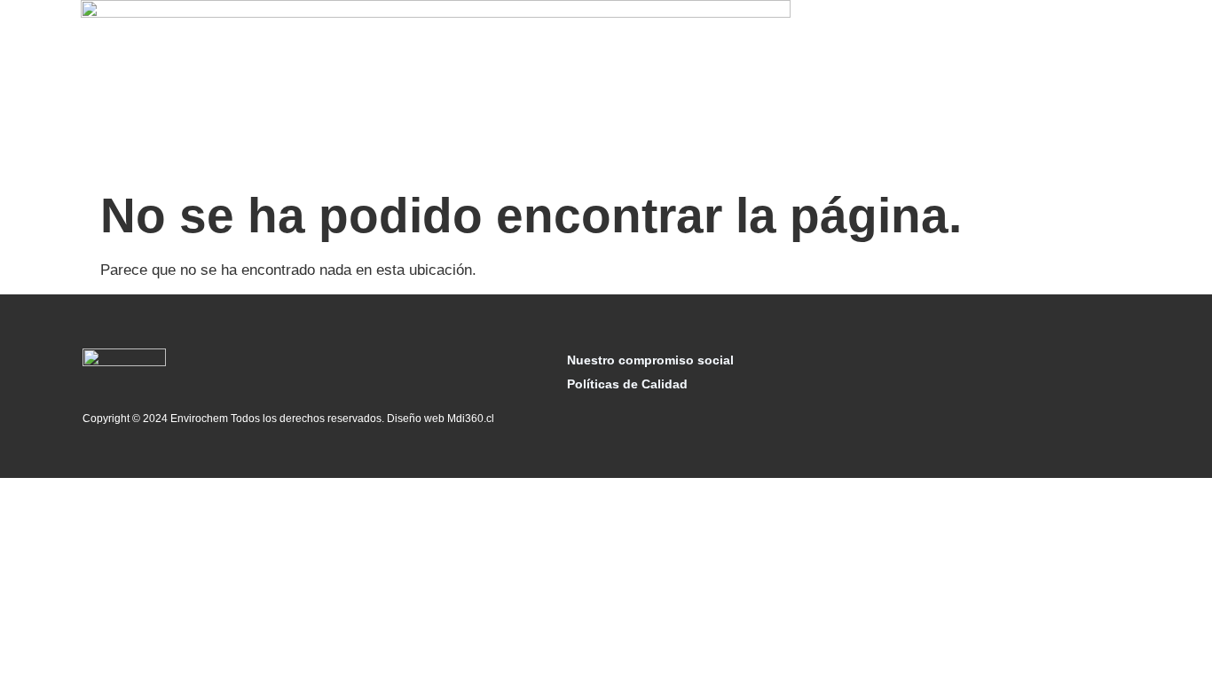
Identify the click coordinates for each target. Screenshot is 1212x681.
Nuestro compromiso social (650, 360)
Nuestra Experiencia (825, 89)
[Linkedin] (1108, 386)
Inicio (376, 89)
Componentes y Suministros (655, 89)
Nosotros (441, 89)
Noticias (933, 89)
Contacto (1006, 89)
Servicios (518, 89)
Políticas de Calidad (627, 384)
